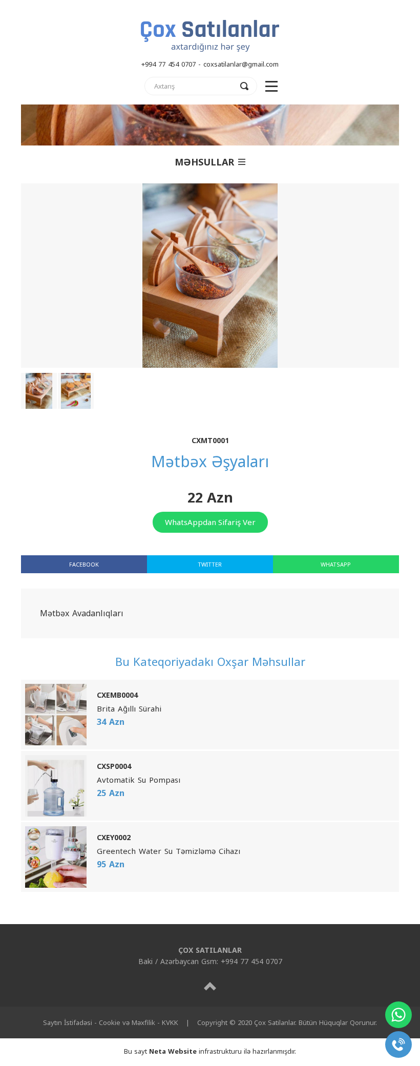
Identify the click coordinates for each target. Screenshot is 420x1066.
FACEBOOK (84, 564)
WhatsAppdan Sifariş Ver (210, 522)
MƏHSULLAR (204, 162)
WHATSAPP (336, 564)
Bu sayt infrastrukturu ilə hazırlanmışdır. (210, 1051)
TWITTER (210, 564)
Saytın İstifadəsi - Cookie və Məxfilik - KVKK (110, 1022)
